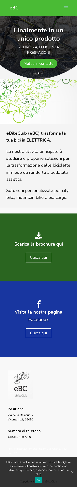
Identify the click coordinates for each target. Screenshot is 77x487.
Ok (38, 480)
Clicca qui (38, 257)
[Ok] (72, 472)
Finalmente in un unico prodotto (38, 34)
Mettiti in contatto (38, 63)
